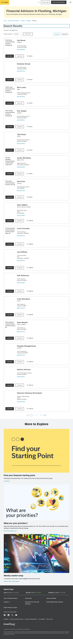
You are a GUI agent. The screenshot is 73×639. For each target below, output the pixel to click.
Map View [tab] (65, 34)
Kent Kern (21, 181)
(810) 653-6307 (21, 376)
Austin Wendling (24, 158)
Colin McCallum (23, 299)
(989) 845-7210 (21, 355)
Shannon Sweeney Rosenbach (29, 393)
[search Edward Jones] (38, 2)
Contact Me (19, 56)
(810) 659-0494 (21, 49)
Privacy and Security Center (16, 619)
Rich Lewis (21, 87)
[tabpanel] (36, 227)
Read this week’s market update (11, 581)
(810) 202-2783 (21, 71)
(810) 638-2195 (21, 167)
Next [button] (44, 415)
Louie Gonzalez (23, 228)
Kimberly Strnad (23, 64)
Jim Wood (21, 40)
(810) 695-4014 (21, 260)
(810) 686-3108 (21, 190)
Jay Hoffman (22, 252)
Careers (7, 602)
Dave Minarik (22, 322)
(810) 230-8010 (21, 120)
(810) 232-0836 (21, 215)
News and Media (51, 598)
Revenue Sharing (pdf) (31, 619)
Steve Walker (22, 205)
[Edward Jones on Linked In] (8, 615)
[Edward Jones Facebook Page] (4, 615)
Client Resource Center (10, 607)
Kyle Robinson (23, 275)
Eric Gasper (22, 111)
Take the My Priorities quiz (10, 530)
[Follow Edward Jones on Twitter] (12, 615)
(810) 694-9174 (21, 235)
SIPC (29, 629)
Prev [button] (27, 415)
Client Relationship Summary (54, 602)
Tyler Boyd (21, 134)
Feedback (6, 619)
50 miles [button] (16, 34)
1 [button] (31, 415)
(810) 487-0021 (21, 96)
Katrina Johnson (24, 369)
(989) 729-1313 (21, 308)
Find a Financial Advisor (59, 2)
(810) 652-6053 (21, 282)
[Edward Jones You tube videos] (16, 615)
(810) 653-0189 (21, 401)
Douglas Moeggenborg (26, 346)
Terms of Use (49, 619)
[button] (34, 415)
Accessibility (42, 619)
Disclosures (28, 598)
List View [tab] (57, 34)
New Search (28, 33)
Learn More (9, 56)
